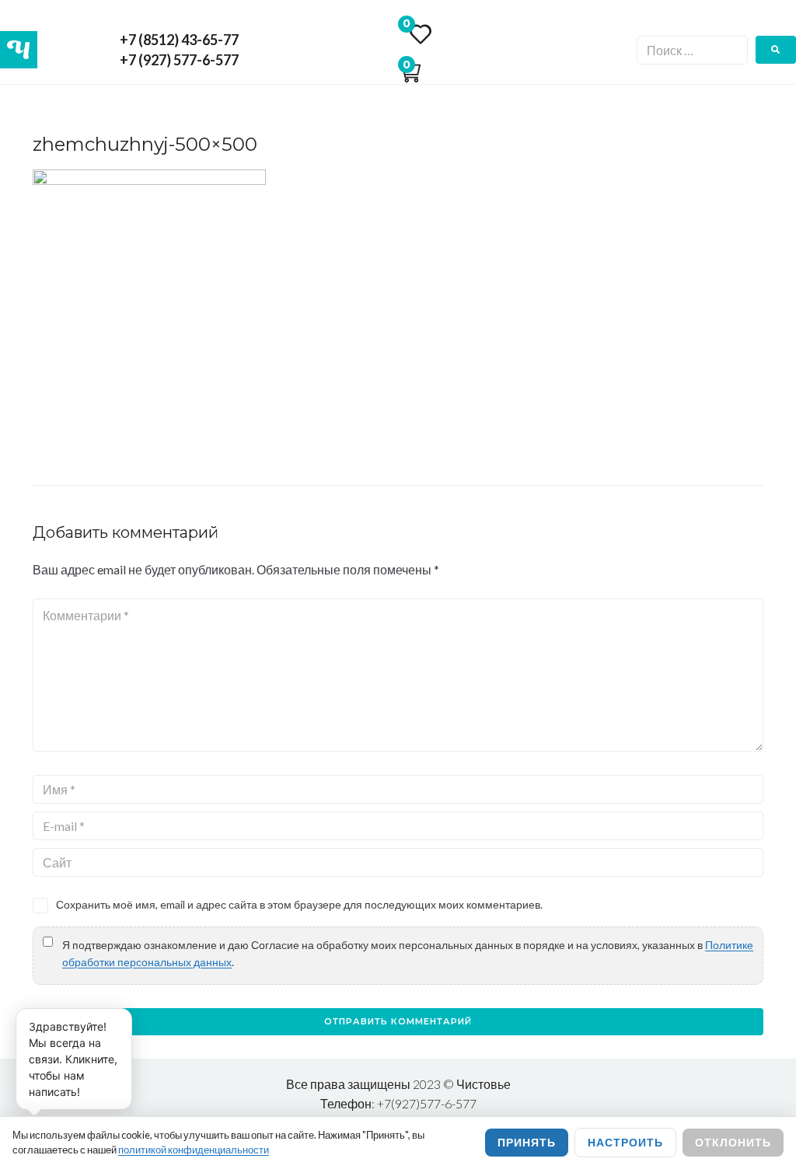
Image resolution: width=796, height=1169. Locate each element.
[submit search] (776, 50)
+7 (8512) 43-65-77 (179, 39)
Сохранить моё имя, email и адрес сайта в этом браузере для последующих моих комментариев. (299, 904)
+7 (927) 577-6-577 (179, 59)
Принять (527, 1142)
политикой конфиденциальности (193, 1149)
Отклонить (733, 1142)
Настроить (625, 1142)
